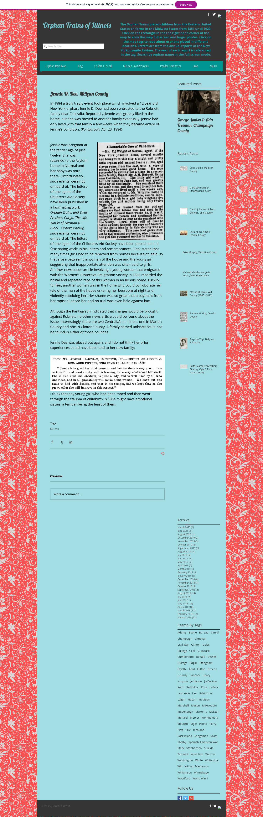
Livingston (205, 693)
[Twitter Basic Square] (185, 798)
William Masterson (197, 766)
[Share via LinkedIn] (71, 442)
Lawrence (184, 693)
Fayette (182, 669)
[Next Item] (213, 102)
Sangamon (201, 736)
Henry (206, 675)
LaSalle (214, 687)
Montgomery (210, 717)
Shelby (182, 742)
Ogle (194, 724)
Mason (195, 705)
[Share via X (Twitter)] (61, 442)
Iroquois (183, 681)
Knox (204, 687)
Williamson (185, 772)
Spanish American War (203, 742)
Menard (183, 717)
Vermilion (197, 754)
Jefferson (196, 681)
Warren (210, 754)
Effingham (206, 663)
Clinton (195, 644)
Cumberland (186, 657)
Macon (192, 699)
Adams (182, 632)
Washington (185, 760)
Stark (181, 748)
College (182, 651)
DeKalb (200, 657)
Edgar (193, 663)
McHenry (201, 711)
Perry (212, 724)
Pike (188, 730)
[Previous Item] (183, 102)
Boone (193, 632)
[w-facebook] (210, 806)
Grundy (182, 675)
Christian (200, 638)
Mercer (194, 717)
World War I (200, 778)
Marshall (183, 705)
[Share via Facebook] (52, 442)
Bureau (204, 632)
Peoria (203, 724)
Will (180, 766)
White (199, 760)
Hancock (194, 675)
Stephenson (194, 748)
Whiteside (211, 760)
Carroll (215, 632)
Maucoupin (209, 705)
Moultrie (183, 724)
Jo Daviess (210, 681)
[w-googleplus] (220, 16)
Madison (204, 699)
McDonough (185, 711)
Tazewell (183, 754)
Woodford (184, 778)
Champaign (185, 638)
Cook (192, 651)
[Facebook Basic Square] (180, 798)
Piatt (180, 730)
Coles (206, 644)
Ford (192, 669)
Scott (213, 736)
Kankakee (192, 687)
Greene (212, 669)
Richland (198, 730)
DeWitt (212, 657)
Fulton (201, 669)
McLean (54, 428)
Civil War (183, 644)
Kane (181, 687)
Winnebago (201, 772)
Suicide (209, 748)
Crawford (204, 651)
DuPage (182, 663)
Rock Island (185, 736)
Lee (194, 693)
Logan (181, 699)
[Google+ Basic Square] (191, 798)
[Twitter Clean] (215, 806)
